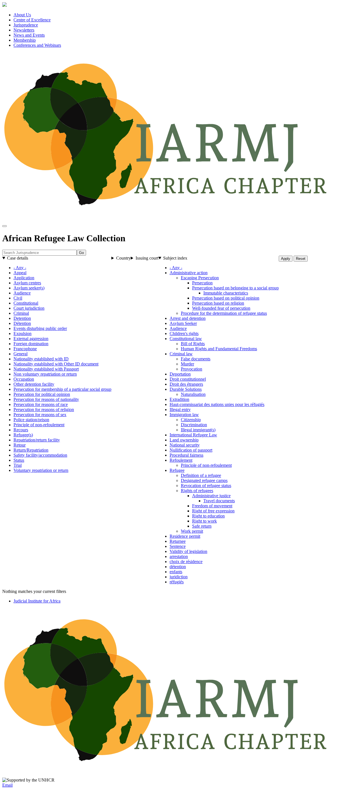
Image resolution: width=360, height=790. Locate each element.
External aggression (31, 338)
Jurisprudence (26, 25)
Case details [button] (17, 258)
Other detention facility (34, 384)
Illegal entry (180, 409)
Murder (187, 363)
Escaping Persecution (200, 277)
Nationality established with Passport (46, 369)
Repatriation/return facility (37, 440)
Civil (18, 298)
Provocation (191, 369)
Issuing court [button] (147, 258)
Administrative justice (211, 495)
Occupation (24, 379)
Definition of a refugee (201, 475)
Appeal (20, 272)
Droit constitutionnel (188, 379)
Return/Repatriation (31, 450)
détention (178, 566)
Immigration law (184, 414)
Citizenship (191, 419)
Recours (21, 429)
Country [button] (123, 258)
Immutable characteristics (225, 293)
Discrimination (194, 424)
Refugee (177, 470)
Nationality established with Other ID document (56, 363)
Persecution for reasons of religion (44, 409)
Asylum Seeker (183, 323)
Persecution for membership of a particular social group (62, 389)
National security (185, 445)
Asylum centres (27, 282)
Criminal (21, 313)
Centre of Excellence (32, 19)
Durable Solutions (186, 389)
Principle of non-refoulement (39, 424)
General (21, 353)
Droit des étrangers (186, 384)
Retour (20, 445)
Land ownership (184, 440)
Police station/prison (31, 419)
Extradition (179, 399)
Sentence (178, 546)
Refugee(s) (23, 434)
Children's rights (184, 333)
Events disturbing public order (40, 328)
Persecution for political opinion (42, 394)
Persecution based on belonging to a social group (235, 287)
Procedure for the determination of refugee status (224, 313)
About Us (22, 14)
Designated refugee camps (204, 480)
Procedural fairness (186, 455)
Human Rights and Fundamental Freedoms (219, 348)
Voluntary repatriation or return (41, 470)
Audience (22, 293)
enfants (176, 571)
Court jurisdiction (29, 308)
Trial (18, 465)
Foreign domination (31, 343)
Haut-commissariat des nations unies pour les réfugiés (217, 404)
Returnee (178, 541)
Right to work (204, 521)
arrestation (179, 556)
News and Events (29, 35)
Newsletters (24, 30)
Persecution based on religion (218, 303)
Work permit (192, 531)
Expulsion (23, 333)
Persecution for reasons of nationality (46, 399)
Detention (22, 318)
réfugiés (177, 581)
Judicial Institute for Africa (37, 601)
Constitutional (26, 303)
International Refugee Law (193, 434)
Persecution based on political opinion (225, 298)
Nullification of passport (191, 450)
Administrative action (189, 272)
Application (24, 277)
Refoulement (181, 460)
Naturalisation (193, 394)
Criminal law (181, 353)
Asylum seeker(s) (29, 287)
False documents (195, 358)
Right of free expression (213, 510)
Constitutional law (186, 338)
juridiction (179, 576)
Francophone (25, 348)
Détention (22, 323)
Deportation (180, 374)
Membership (25, 40)
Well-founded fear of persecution (221, 308)
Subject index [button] (175, 258)
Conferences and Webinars (37, 45)
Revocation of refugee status (206, 485)
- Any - (20, 267)
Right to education (208, 516)
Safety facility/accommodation (40, 455)
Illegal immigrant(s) (198, 429)
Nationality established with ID (41, 358)
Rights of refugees (197, 490)
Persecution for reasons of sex (40, 414)
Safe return (202, 526)
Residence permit (185, 536)
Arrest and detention (188, 318)
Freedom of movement (212, 505)
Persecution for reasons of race (41, 404)
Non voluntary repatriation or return (45, 374)
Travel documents (219, 500)
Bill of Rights (193, 343)
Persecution (202, 282)
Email (7, 785)
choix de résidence (186, 561)
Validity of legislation (188, 551)
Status (19, 460)
